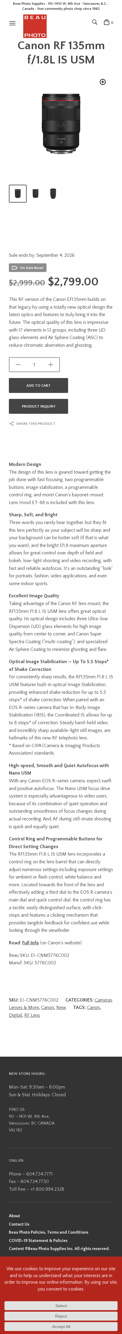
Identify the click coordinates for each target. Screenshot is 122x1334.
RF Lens (32, 1015)
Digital (15, 1015)
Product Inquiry (38, 406)
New (61, 1007)
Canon (47, 1007)
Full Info (30, 943)
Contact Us (19, 1224)
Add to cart (38, 385)
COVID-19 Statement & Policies (38, 1240)
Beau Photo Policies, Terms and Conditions (48, 1232)
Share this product (35, 424)
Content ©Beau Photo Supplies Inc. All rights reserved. (59, 1248)
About (14, 1216)
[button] (103, 82)
